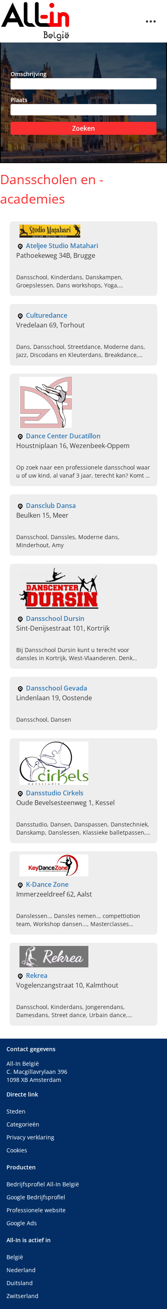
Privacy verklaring (30, 1137)
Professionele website (36, 1210)
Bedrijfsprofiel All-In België (42, 1184)
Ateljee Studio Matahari (62, 245)
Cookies (16, 1150)
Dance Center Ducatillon (63, 435)
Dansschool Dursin (55, 618)
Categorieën (22, 1124)
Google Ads (21, 1223)
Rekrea (36, 975)
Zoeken (83, 128)
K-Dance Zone (47, 884)
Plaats (19, 100)
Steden (16, 1111)
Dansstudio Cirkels (55, 792)
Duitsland (19, 1283)
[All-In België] (35, 21)
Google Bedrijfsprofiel (35, 1197)
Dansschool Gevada (56, 688)
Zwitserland (22, 1296)
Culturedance (46, 315)
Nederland (21, 1270)
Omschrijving (29, 74)
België (14, 1257)
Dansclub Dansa (51, 505)
